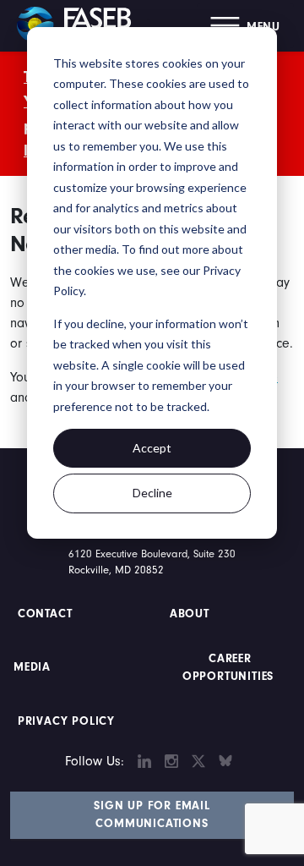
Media (32, 667)
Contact (47, 614)
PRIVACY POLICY (66, 721)
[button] (245, 25)
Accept (152, 448)
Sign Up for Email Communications (152, 814)
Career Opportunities (228, 667)
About (190, 614)
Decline (152, 492)
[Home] (80, 25)
